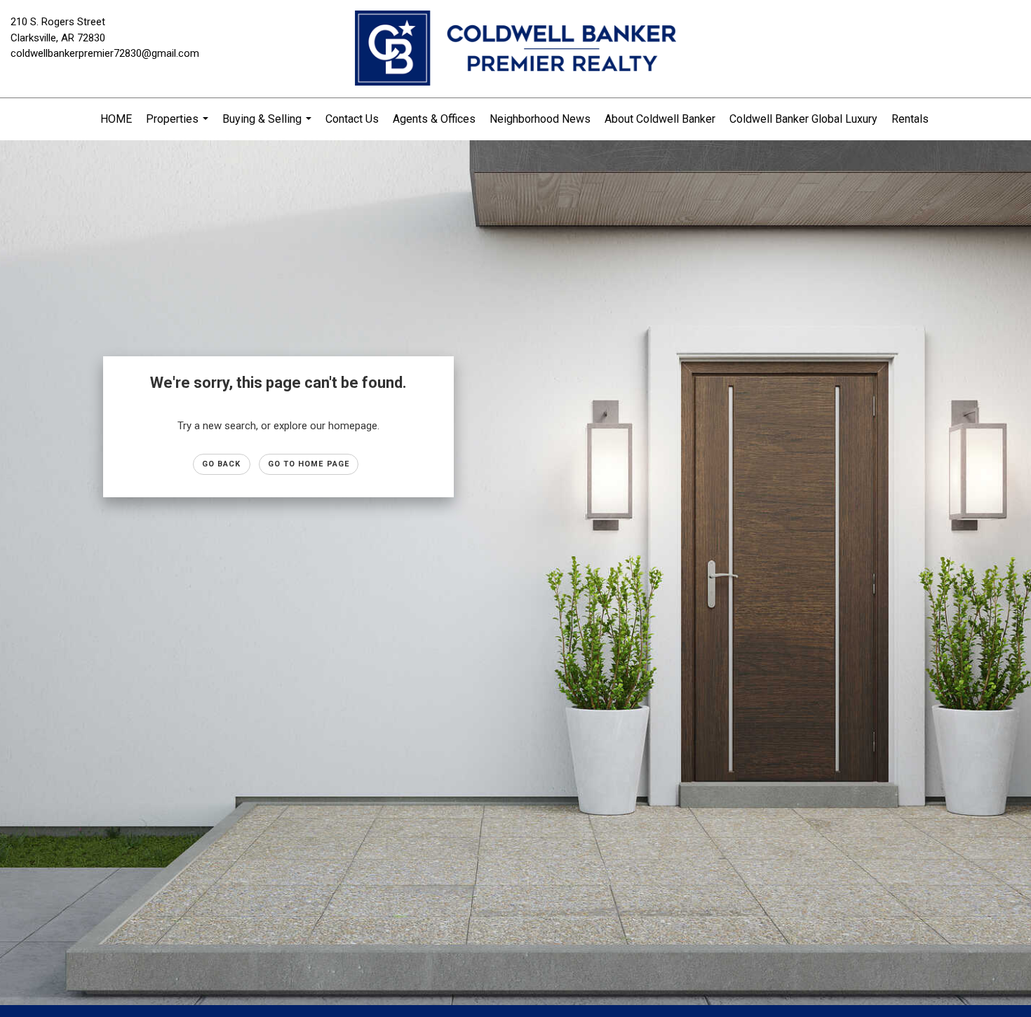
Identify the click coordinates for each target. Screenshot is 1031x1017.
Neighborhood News (540, 119)
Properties (179, 126)
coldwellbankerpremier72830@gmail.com (105, 53)
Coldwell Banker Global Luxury (803, 119)
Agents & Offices (434, 119)
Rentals (910, 119)
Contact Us (352, 119)
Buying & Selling (268, 126)
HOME (116, 119)
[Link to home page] (515, 49)
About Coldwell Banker (660, 119)
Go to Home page (309, 464)
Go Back (221, 464)
